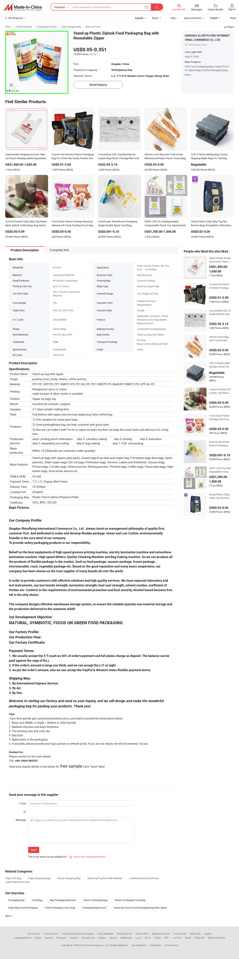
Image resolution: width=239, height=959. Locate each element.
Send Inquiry (98, 84)
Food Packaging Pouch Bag (60, 907)
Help (173, 18)
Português (61, 937)
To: (24, 811)
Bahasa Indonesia (216, 937)
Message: (20, 820)
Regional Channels (161, 933)
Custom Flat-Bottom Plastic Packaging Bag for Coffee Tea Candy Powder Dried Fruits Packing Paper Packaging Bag (220, 286)
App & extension (193, 18)
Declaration (155, 945)
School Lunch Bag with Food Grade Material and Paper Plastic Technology (219, 338)
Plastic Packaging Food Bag (130, 900)
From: (22, 803)
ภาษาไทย (176, 937)
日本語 (158, 937)
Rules (233, 18)
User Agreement (139, 945)
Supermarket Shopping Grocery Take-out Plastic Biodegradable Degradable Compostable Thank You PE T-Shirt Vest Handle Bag (220, 259)
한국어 (148, 937)
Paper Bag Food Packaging (23, 907)
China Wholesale (105, 933)
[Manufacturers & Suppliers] (22, 7)
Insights (208, 933)
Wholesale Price (124, 933)
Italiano (102, 937)
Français (74, 937)
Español (49, 937)
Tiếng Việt (199, 937)
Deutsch (113, 937)
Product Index (180, 933)
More (187, 74)
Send (33, 849)
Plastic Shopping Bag (68, 878)
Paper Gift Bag (13, 878)
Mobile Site (195, 933)
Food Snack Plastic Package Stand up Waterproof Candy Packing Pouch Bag (219, 417)
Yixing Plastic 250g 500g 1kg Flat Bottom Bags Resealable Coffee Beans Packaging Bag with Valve (220, 496)
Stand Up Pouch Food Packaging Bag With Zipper (140, 907)
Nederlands (126, 937)
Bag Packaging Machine (63, 900)
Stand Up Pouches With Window (104, 878)
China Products (51, 933)
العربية (138, 937)
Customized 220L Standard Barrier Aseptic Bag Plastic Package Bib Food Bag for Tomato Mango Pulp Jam (220, 312)
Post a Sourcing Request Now (87, 856)
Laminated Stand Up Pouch (144, 878)
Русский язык (88, 937)
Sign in (232, 9)
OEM (55, 342)
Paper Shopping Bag (39, 878)
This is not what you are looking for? (47, 856)
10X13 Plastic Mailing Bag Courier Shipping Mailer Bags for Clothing (220, 364)
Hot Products (33, 933)
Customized (59, 349)
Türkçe (188, 937)
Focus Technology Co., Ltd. (97, 945)
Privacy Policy (171, 945)
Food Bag (37, 900)
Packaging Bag (16, 900)
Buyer (155, 18)
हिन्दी (166, 937)
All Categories (15, 18)
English (37, 937)
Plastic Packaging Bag (95, 900)
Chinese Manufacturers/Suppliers (78, 933)
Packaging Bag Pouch (94, 907)
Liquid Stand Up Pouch (17, 882)
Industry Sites (142, 933)
